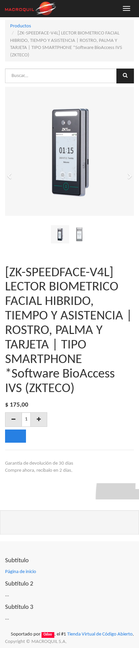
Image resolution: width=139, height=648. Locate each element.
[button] (11, 173)
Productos (20, 26)
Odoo (48, 635)
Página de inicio (20, 571)
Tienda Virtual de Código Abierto (100, 634)
